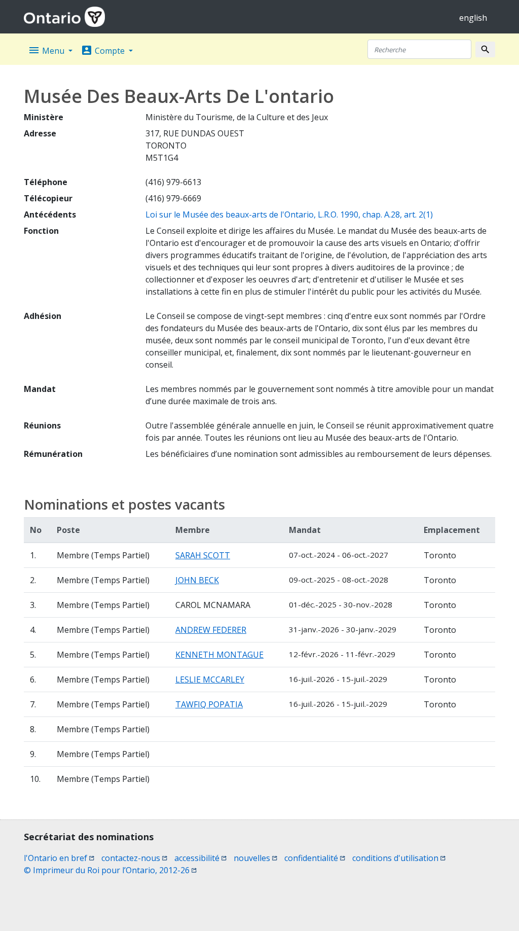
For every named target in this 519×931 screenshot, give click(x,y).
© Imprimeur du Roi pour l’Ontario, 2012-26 (110, 870)
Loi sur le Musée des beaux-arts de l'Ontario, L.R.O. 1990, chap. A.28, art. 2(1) (289, 214)
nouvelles (255, 858)
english (473, 17)
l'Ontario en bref (59, 858)
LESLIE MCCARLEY (209, 679)
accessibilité (200, 858)
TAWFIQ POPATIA (209, 704)
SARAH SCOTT (202, 555)
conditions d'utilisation (399, 858)
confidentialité (314, 858)
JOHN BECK (197, 580)
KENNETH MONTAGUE (219, 654)
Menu (47, 50)
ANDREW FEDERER (210, 629)
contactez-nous (134, 858)
